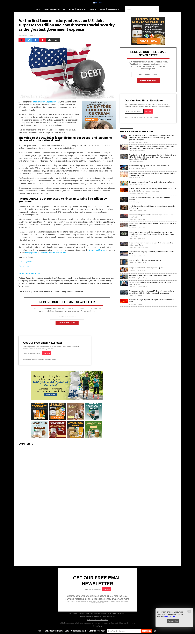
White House (24, 286)
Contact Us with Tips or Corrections (97, 620)
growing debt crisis (97, 250)
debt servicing (85, 278)
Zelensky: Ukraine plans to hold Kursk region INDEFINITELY (150, 275)
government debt (36, 281)
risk (56, 283)
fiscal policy (23, 281)
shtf (38, 9)
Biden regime (37, 278)
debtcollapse (68, 9)
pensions (41, 283)
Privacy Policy (97, 626)
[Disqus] (67, 475)
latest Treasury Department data (46, 102)
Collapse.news (24, 266)
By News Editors (142, 287)
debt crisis (73, 278)
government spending (53, 281)
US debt (97, 283)
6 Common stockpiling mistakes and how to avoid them (149, 166)
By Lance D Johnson (142, 142)
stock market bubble (67, 283)
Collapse (59, 278)
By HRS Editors (141, 168)
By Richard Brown (143, 247)
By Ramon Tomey (142, 278)
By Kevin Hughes (142, 193)
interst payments (97, 281)
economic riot (107, 278)
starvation (81, 9)
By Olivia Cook (142, 210)
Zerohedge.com (25, 262)
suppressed (82, 283)
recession (50, 283)
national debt (30, 283)
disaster (92, 9)
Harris (66, 281)
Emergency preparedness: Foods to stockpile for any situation (151, 182)
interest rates (83, 281)
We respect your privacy (93, 601)
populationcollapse (51, 9)
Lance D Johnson (38, 35)
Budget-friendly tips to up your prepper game (146, 268)
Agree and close (173, 621)
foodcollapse (113, 9)
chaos (102, 9)
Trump (90, 283)
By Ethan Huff (140, 150)
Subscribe (146, 631)
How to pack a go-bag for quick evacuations (145, 260)
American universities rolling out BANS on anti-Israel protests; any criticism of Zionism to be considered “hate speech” (151, 292)
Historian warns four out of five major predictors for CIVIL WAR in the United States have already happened (152, 190)
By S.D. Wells (141, 239)
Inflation (73, 281)
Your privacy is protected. (30, 359)
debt (66, 278)
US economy (107, 283)
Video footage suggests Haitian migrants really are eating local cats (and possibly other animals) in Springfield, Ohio (151, 147)
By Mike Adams (141, 178)
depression (96, 278)
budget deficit (49, 278)
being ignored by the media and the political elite (45, 253)
